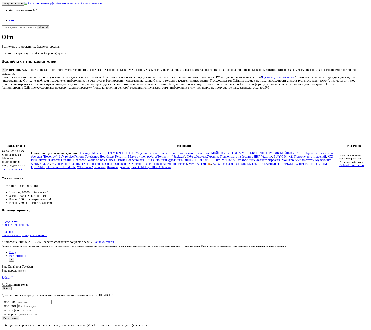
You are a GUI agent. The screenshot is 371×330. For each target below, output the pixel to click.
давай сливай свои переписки (121, 163)
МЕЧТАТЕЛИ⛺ (200, 163)
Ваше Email (9, 306)
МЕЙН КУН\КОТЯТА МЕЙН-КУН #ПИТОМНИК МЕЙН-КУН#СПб (257, 153)
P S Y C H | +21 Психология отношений (300, 156)
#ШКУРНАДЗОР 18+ (199, 160)
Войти (343, 165)
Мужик (252, 163)
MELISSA (228, 160)
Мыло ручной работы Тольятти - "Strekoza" (156, 156)
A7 (215, 163)
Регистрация (356, 165)
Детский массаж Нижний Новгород (62, 160)
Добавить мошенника (16, 224)
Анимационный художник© (164, 160)
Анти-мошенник (91, 3)
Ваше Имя (9, 302)
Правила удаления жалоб (278, 77)
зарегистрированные (13, 168)
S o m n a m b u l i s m (232, 163)
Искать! (43, 27)
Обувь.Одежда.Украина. (203, 156)
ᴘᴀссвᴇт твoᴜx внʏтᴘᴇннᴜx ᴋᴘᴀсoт (171, 153)
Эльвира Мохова (91, 153)
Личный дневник (118, 167)
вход (13, 20)
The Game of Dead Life (61, 167)
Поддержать (10, 221)
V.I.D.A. (45, 163)
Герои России (91, 163)
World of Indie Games (101, 160)
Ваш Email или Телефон (17, 266)
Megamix (141, 153)
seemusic (99, 167)
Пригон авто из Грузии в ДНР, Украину (246, 156)
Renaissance (202, 153)
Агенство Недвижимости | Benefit (164, 163)
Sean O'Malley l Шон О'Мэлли (151, 167)
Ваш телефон (11, 310)
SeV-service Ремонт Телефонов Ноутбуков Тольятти (93, 156)
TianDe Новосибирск (130, 160)
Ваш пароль (9, 270)
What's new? (85, 167)
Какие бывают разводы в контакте (24, 235)
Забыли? (7, 277)
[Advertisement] (117, 116)
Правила (7, 231)
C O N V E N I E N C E (119, 153)
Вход (12, 252)
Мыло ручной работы (66, 163)
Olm (217, 160)
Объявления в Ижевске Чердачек (258, 160)
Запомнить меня (16, 284)
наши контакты (104, 242)
